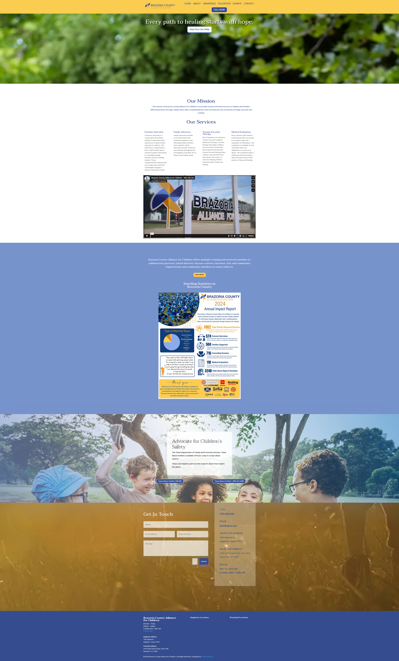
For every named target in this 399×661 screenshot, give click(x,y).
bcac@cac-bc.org (228, 525)
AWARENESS (209, 4)
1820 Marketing (206, 657)
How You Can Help (199, 29)
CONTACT (249, 4)
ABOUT (197, 4)
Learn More (199, 274)
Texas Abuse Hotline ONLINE (170, 481)
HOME (187, 4)
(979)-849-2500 (227, 513)
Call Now (219, 9)
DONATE (237, 4)
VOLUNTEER (224, 4)
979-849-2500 (148, 631)
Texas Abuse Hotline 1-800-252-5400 (229, 481)
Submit (204, 561)
